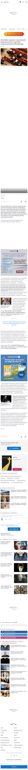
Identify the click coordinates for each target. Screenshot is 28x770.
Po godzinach (4, 730)
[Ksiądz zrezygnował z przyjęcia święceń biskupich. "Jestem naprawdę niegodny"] (5, 661)
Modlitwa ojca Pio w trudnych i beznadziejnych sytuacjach (6, 576)
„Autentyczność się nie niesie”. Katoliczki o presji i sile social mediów (7, 587)
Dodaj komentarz (14, 529)
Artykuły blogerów (5, 742)
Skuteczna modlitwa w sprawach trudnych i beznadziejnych (6, 542)
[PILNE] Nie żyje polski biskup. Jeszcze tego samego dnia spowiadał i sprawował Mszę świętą (19, 653)
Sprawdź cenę (17, 469)
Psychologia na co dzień (6, 745)
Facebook (11, 756)
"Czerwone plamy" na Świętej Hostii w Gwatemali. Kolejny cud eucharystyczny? (18, 504)
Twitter (14, 756)
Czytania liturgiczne (5, 740)
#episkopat (10, 478)
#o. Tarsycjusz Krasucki (17, 482)
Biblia (15, 740)
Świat (2, 727)
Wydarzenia (4, 29)
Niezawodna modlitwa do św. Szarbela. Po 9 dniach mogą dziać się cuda (6, 565)
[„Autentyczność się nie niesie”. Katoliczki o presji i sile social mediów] (20, 589)
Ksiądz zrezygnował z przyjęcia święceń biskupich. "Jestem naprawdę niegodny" (19, 659)
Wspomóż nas (15, 448)
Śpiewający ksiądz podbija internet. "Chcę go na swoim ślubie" (19, 672)
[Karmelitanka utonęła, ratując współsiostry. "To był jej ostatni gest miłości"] (5, 667)
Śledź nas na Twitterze (9, 634)
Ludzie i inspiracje (18, 745)
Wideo (23, 29)
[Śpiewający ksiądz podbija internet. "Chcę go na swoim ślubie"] (5, 674)
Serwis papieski (4, 737)
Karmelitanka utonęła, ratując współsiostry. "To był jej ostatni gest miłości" (19, 666)
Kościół (2, 46)
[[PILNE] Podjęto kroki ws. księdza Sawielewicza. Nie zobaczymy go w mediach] (5, 687)
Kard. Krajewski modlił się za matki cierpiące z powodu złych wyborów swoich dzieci (19, 498)
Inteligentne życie (18, 730)
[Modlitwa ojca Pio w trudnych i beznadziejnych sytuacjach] (20, 578)
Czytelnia (16, 732)
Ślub (2, 747)
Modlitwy (3, 750)
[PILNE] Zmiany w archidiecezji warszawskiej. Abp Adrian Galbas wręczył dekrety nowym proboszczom (18, 679)
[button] (20, 2)
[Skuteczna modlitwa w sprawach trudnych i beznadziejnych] (20, 545)
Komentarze (12, 29)
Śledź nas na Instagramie (10, 637)
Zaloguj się (3, 524)
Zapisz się (14, 766)
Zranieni (15, 457)
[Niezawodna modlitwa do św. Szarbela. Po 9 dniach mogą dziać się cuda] (20, 567)
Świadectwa (17, 742)
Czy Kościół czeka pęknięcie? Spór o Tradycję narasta (19, 692)
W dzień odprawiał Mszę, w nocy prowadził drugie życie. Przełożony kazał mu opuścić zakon (7, 554)
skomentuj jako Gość (11, 524)
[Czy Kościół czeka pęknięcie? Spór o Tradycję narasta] (5, 694)
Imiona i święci (17, 747)
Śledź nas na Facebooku (9, 632)
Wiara (18, 29)
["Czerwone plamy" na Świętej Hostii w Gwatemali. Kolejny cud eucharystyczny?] (5, 506)
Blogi (2, 735)
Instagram (17, 756)
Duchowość (16, 737)
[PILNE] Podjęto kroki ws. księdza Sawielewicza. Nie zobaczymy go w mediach (18, 686)
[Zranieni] (7, 462)
